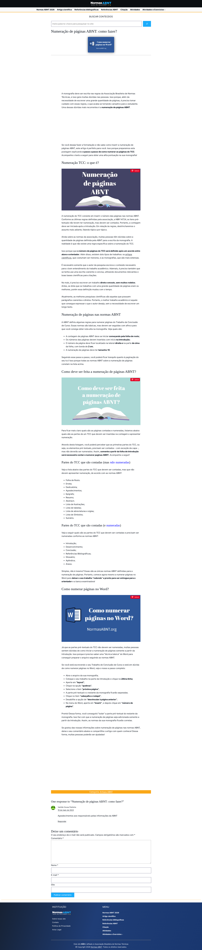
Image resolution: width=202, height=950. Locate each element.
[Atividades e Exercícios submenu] (164, 9)
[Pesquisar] (147, 24)
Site (53, 884)
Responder (62, 821)
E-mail (55, 875)
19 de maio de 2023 (66, 810)
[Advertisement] (101, 73)
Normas (96, 947)
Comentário (57, 838)
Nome (54, 865)
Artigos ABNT (106, 792)
